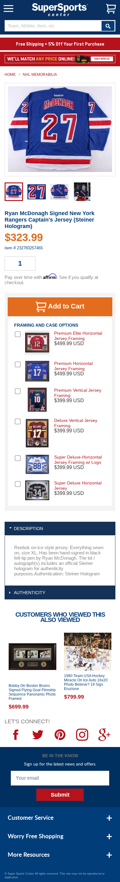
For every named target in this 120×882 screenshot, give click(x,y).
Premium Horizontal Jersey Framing (73, 366)
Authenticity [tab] (29, 592)
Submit (60, 795)
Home (10, 74)
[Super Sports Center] (60, 9)
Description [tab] (28, 528)
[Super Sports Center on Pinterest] (60, 735)
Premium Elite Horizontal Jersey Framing (78, 336)
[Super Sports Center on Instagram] (82, 735)
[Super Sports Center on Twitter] (38, 735)
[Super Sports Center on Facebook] (16, 735)
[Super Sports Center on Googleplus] (104, 735)
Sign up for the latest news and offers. (60, 764)
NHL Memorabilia (40, 74)
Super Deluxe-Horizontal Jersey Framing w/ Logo (78, 460)
